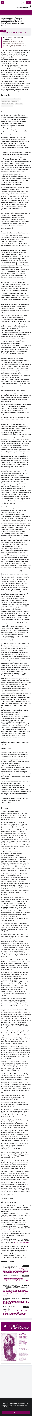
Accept (16, 1412)
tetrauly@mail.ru (10, 1230)
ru (23, 2)
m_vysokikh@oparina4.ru (21, 1243)
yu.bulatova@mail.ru (12, 1217)
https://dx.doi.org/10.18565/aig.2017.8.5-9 (14, 32)
